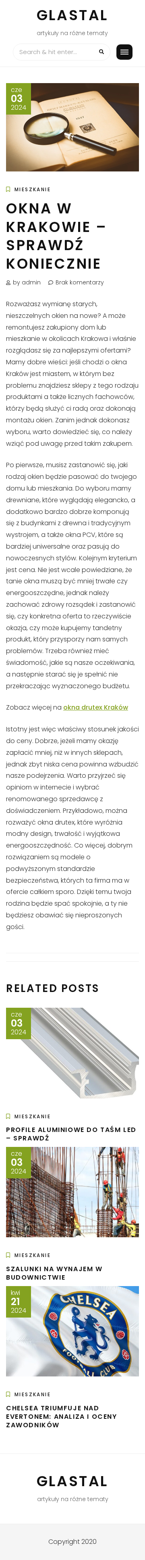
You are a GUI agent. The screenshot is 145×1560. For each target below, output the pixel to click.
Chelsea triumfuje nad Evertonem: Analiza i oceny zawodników (61, 1416)
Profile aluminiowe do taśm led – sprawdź (71, 1134)
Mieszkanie (32, 189)
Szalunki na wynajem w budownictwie (54, 1273)
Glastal (72, 15)
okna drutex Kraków (95, 707)
